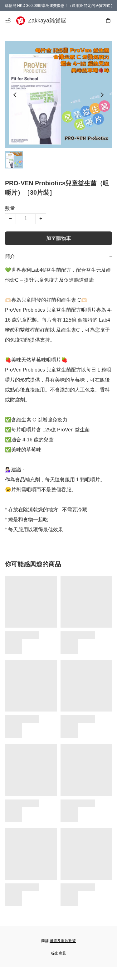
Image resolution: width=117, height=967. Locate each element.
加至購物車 (58, 238)
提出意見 (58, 953)
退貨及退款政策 (63, 941)
